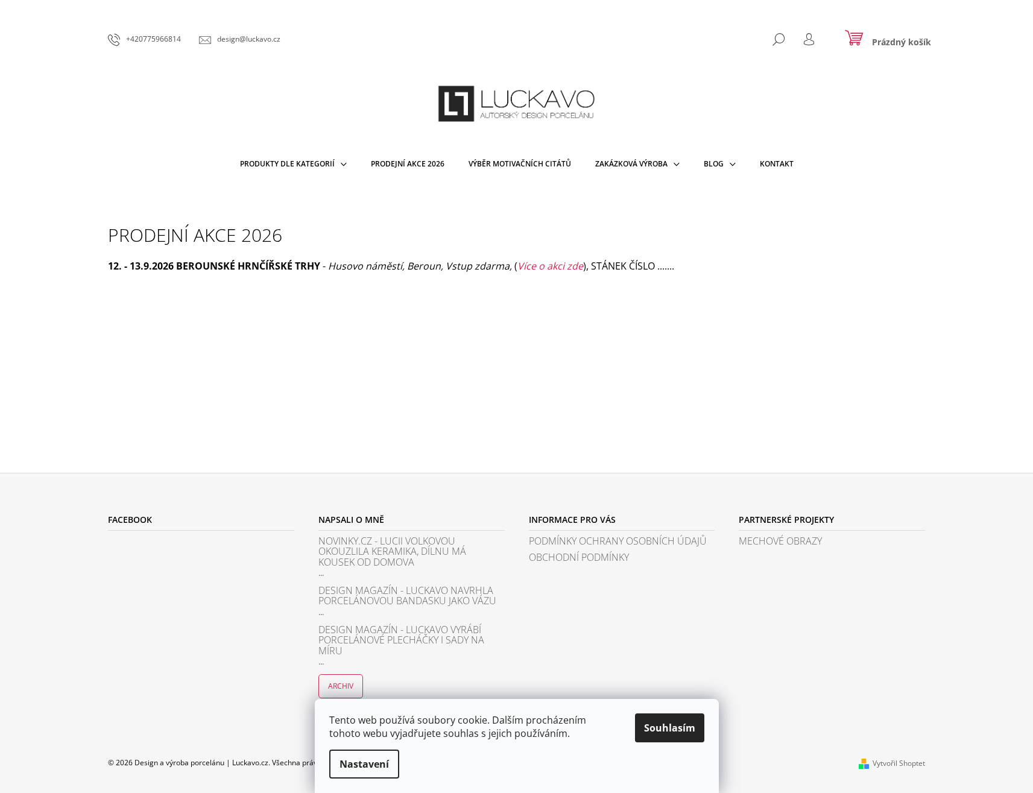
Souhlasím (669, 728)
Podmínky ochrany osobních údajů (618, 541)
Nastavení (364, 764)
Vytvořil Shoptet (899, 763)
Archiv (340, 686)
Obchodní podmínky (579, 557)
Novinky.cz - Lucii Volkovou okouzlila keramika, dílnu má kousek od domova (392, 552)
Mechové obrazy (780, 541)
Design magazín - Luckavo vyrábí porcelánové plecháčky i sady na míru (401, 641)
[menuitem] (293, 164)
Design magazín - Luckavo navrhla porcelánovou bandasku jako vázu (407, 596)
